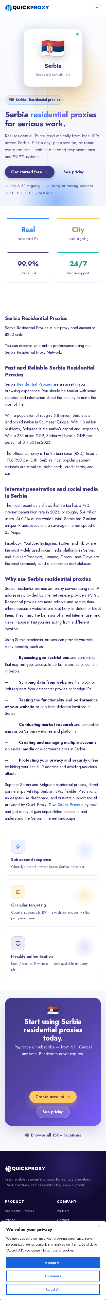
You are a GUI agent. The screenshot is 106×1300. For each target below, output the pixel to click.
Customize (53, 1276)
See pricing (74, 172)
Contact (63, 1220)
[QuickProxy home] (27, 8)
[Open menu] (97, 8)
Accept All (53, 1262)
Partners (63, 1211)
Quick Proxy (69, 805)
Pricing (10, 1220)
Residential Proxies (34, 384)
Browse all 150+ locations (56, 1135)
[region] (53, 1260)
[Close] (101, 1226)
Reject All (53, 1289)
